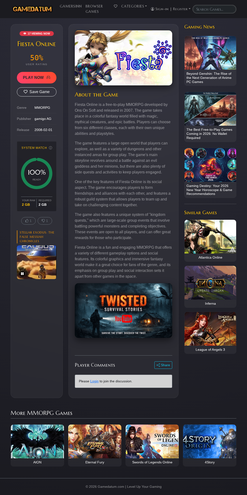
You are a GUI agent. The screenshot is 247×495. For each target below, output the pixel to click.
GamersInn (71, 6)
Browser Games (94, 9)
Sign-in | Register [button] (171, 9)
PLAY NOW (34, 78)
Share (165, 365)
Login (94, 381)
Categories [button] (132, 6)
